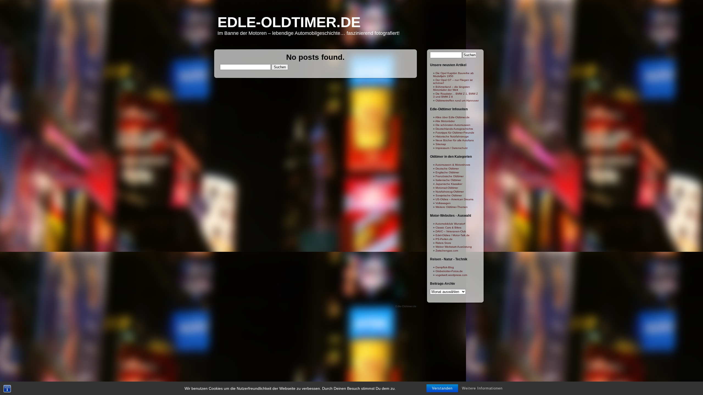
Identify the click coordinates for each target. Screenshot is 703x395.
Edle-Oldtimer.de (289, 22)
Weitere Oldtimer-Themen (452, 206)
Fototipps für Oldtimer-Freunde (455, 132)
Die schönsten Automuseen (453, 124)
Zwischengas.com (447, 250)
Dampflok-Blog (445, 267)
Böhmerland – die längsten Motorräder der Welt (451, 88)
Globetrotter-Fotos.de (449, 271)
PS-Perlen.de (444, 239)
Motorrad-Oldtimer (447, 187)
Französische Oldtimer (450, 176)
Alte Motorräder (445, 121)
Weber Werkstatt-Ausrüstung (454, 246)
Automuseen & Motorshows (452, 164)
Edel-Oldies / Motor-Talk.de (453, 235)
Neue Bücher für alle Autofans (455, 140)
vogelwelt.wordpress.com (451, 274)
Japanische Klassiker (449, 183)
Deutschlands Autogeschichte (454, 128)
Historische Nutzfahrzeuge (452, 136)
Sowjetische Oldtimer (449, 195)
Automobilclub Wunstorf (450, 223)
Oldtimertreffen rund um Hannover (457, 100)
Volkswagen (443, 203)
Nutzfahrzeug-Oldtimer (450, 191)
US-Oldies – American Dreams (454, 199)
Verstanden (442, 388)
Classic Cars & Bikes (448, 227)
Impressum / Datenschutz (452, 147)
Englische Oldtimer (447, 172)
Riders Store (443, 242)
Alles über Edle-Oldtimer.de (452, 117)
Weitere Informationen (482, 388)
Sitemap (441, 144)
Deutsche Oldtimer (447, 168)
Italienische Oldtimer (448, 180)
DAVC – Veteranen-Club (451, 231)
